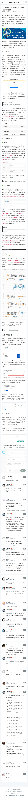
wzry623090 (9, 476)
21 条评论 (18, 11)
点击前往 (16, 342)
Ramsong (8, 762)
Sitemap (19, 795)
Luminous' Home (20, 445)
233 (7, 682)
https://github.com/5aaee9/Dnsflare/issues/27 (16, 510)
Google (8, 578)
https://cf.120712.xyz (13, 330)
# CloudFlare (20, 441)
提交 (23, 470)
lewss (7, 537)
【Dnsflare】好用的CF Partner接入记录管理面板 (14, 447)
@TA (24, 477)
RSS (23, 795)
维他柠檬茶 (8, 602)
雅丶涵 (7, 773)
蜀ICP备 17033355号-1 (11, 791)
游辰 (7, 670)
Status (15, 795)
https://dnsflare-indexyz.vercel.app (17, 181)
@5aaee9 (6, 146)
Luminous (8, 484)
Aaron (7, 499)
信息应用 (14, 11)
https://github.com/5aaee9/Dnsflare (11, 104)
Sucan (7, 644)
